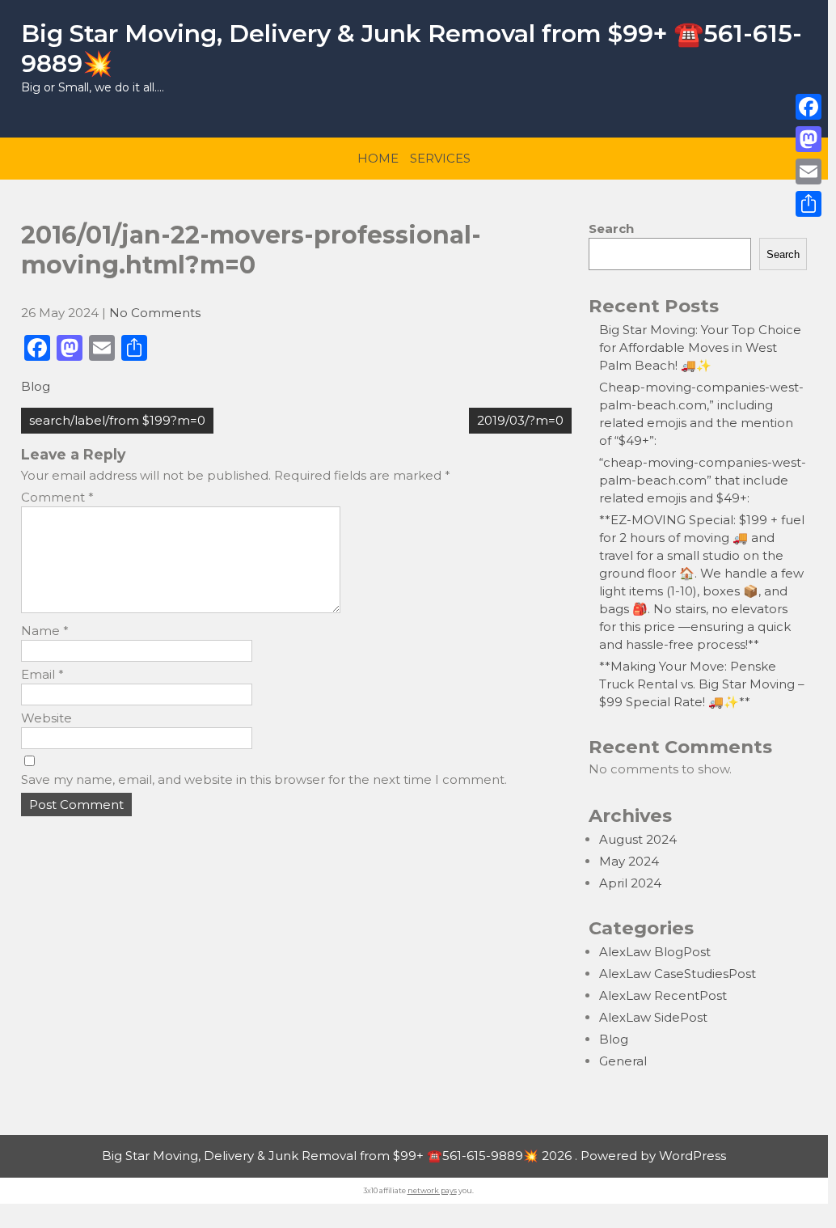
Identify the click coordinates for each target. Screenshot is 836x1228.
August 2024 (638, 839)
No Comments (155, 312)
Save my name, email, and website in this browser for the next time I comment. (264, 779)
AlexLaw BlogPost (655, 951)
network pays (432, 1190)
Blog (35, 386)
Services (440, 158)
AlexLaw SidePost (653, 1017)
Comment (57, 497)
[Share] (808, 204)
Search (611, 228)
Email (42, 674)
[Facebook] (808, 107)
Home (378, 158)
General (623, 1061)
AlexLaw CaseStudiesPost (677, 973)
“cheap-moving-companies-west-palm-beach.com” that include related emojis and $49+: (702, 480)
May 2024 (629, 861)
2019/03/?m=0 (520, 420)
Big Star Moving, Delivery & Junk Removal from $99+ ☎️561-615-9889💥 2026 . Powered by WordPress (414, 1155)
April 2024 (630, 883)
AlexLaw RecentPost (663, 995)
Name (45, 630)
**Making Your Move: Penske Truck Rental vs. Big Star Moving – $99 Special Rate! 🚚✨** (701, 683)
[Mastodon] (808, 139)
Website (46, 718)
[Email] (808, 171)
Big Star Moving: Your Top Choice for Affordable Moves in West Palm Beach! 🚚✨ (700, 347)
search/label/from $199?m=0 (117, 420)
